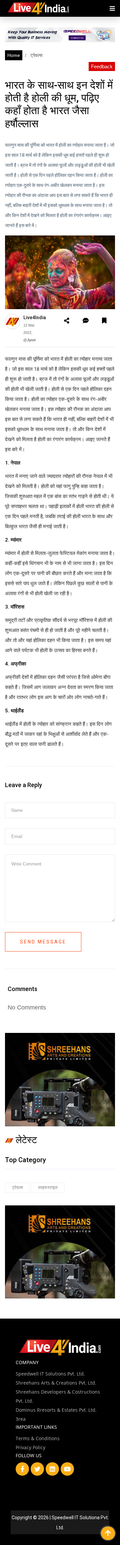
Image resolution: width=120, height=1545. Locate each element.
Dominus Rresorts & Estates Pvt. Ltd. (56, 1410)
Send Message (43, 941)
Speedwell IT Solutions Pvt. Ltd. (50, 1374)
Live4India (34, 317)
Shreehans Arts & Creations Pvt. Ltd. (56, 1383)
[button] (66, 321)
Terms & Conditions (38, 1438)
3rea (21, 1419)
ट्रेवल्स (35, 55)
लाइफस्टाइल (48, 1187)
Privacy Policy (30, 1447)
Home (13, 55)
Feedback (102, 66)
